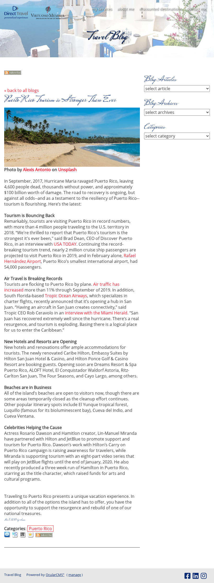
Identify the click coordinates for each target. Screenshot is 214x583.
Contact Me (196, 9)
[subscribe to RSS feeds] (12, 73)
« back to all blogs (21, 90)
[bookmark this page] (31, 536)
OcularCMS (55, 574)
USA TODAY (64, 244)
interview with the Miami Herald (95, 313)
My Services (102, 9)
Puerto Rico (40, 528)
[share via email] (7, 536)
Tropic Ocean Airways (66, 296)
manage (74, 574)
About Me (125, 9)
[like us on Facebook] (187, 575)
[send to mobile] (23, 536)
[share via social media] (15, 536)
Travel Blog (12, 574)
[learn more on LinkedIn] (195, 575)
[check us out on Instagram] (203, 575)
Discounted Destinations (160, 9)
